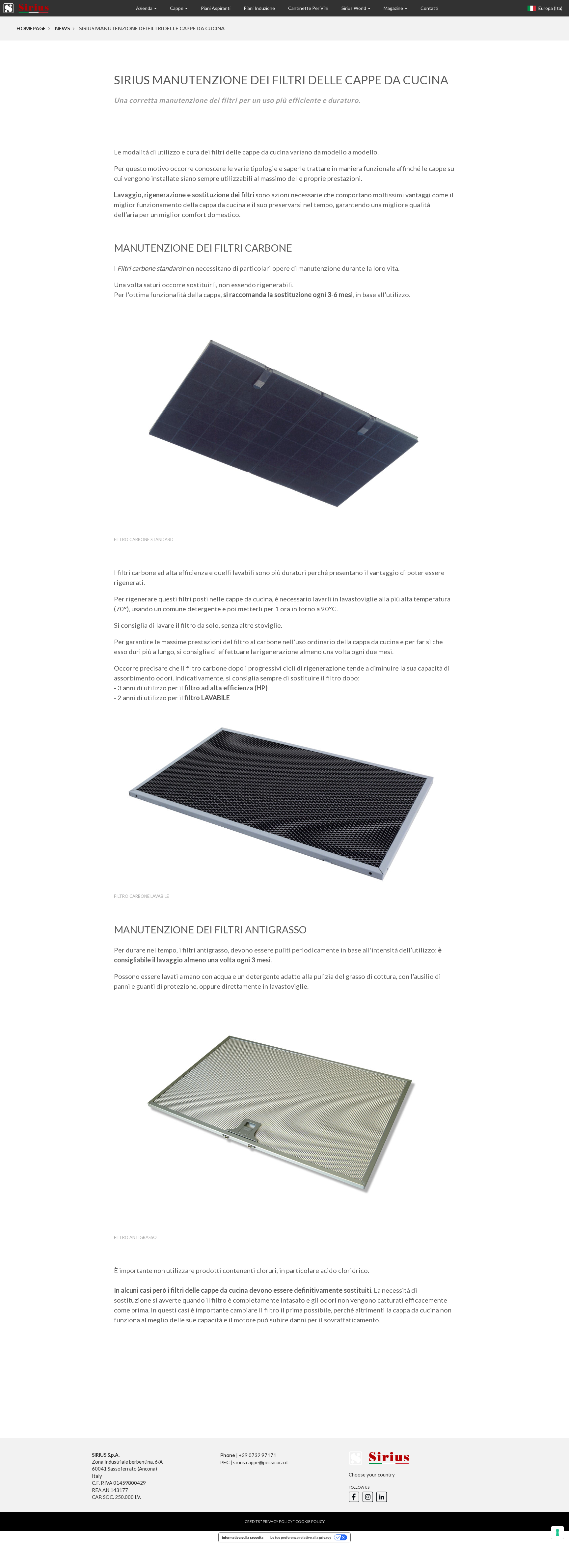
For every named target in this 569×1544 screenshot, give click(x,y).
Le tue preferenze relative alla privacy (300, 1537)
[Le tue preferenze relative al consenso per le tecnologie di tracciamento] (557, 1532)
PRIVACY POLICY (277, 1521)
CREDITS (252, 1521)
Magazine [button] (394, 8)
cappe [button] (177, 8)
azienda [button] (144, 8)
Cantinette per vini (308, 8)
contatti (429, 8)
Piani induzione (259, 8)
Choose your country (372, 1474)
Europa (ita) (549, 8)
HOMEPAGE (31, 28)
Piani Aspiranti (215, 8)
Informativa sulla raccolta (242, 1537)
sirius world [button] (354, 8)
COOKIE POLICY (310, 1521)
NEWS (62, 28)
